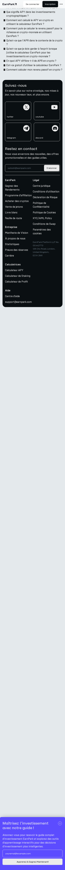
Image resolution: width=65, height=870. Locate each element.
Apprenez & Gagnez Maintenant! (33, 861)
